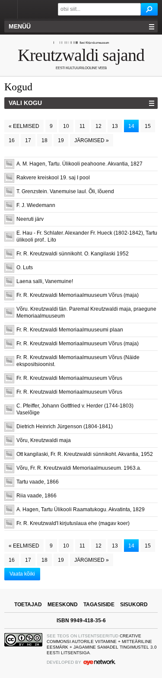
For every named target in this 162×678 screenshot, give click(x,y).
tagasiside (98, 605)
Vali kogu (25, 102)
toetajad (28, 605)
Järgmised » (91, 140)
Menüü (20, 26)
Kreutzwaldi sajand (81, 55)
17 (28, 140)
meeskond (63, 605)
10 (66, 126)
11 (82, 126)
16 (12, 140)
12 (98, 126)
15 (148, 126)
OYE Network (99, 662)
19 (61, 140)
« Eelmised (24, 126)
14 (131, 126)
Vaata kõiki (22, 574)
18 (44, 140)
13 (115, 126)
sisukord (134, 605)
